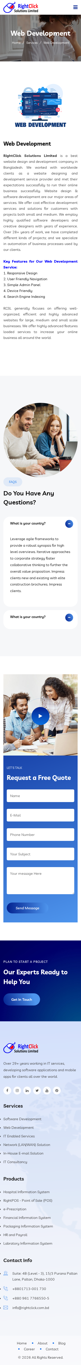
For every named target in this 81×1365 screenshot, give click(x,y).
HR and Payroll (15, 1234)
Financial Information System (27, 1217)
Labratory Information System (27, 1243)
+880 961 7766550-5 (30, 1298)
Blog (61, 1343)
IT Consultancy (15, 1162)
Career (29, 1349)
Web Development (18, 1127)
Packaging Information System (28, 1226)
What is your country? (28, 523)
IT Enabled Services (19, 1136)
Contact (52, 1349)
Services (32, 43)
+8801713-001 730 (29, 1288)
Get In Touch (21, 999)
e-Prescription (14, 1209)
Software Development (22, 1119)
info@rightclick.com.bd (30, 1307)
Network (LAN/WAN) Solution (26, 1144)
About (42, 1343)
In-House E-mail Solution (23, 1153)
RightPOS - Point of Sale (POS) (27, 1200)
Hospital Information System (26, 1192)
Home (16, 43)
